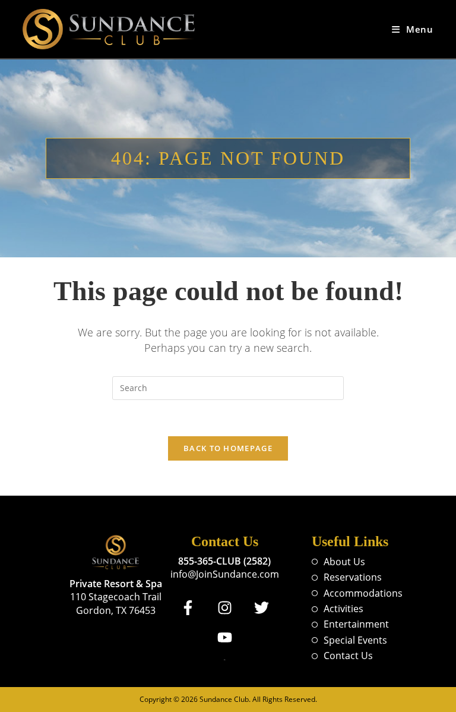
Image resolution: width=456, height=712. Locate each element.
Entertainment (356, 624)
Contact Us (348, 655)
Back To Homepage (228, 448)
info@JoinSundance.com (224, 574)
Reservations (353, 577)
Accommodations (363, 593)
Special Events (355, 640)
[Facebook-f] (187, 608)
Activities (343, 608)
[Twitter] (261, 608)
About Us (344, 561)
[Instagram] (224, 608)
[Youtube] (224, 638)
